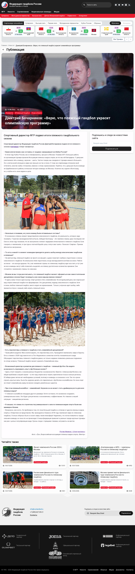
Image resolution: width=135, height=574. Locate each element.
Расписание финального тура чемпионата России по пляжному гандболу (48, 474)
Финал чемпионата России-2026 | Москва (48, 448)
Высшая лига (37, 16)
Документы (120, 570)
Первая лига (72, 16)
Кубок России (86, 23)
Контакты (33, 515)
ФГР (3, 12)
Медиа (56, 12)
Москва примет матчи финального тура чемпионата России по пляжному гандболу (115, 474)
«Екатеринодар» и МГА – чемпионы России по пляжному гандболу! (115, 448)
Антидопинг (83, 16)
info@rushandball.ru (36, 509)
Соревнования (23, 12)
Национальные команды (41, 12)
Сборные (97, 23)
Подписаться (111, 149)
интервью (15, 147)
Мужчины (115, 23)
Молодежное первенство (21, 16)
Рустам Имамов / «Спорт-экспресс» (72, 432)
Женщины (126, 23)
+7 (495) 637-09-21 (36, 512)
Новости (11, 12)
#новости (9, 113)
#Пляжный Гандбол (22, 113)
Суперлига (5, 16)
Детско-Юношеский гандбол (54, 16)
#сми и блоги (37, 113)
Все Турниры (118, 39)
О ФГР (75, 570)
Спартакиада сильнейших (13, 23)
